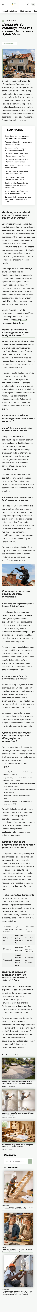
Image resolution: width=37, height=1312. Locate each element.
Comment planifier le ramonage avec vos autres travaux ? (16, 149)
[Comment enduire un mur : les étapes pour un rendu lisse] (18, 1100)
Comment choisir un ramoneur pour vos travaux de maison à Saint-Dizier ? (18, 199)
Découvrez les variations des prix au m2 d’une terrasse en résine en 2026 (17, 1082)
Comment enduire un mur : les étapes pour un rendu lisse (17, 1114)
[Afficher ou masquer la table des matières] (28, 130)
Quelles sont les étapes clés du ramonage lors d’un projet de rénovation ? (16, 185)
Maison (4, 1086)
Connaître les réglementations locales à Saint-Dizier (17, 172)
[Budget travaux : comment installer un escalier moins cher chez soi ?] (18, 1187)
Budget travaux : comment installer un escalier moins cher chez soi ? (17, 1208)
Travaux (4, 1117)
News (4, 1247)
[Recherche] (28, 4)
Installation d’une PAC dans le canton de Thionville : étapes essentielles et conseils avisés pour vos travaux (17, 1293)
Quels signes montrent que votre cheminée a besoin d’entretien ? (17, 137)
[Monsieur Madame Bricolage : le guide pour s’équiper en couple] (18, 1229)
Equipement (9, 43)
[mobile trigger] (3, 4)
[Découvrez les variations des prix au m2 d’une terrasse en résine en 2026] (18, 1068)
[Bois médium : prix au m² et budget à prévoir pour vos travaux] (18, 1132)
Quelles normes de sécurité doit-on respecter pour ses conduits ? (18, 192)
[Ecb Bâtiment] (14, 4)
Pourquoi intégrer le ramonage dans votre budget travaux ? (18, 143)
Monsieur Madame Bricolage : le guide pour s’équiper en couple (17, 1250)
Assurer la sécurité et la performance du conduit (15, 178)
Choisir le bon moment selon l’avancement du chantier (17, 155)
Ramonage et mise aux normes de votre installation (17, 166)
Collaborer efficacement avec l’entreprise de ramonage (17, 161)
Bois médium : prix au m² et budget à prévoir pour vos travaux (17, 1146)
